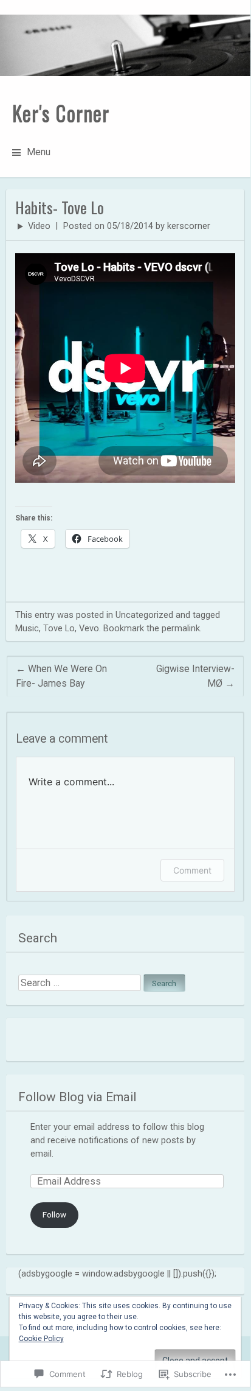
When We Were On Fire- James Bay (61, 676)
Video (39, 225)
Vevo (89, 628)
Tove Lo (59, 628)
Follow (54, 1214)
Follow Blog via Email (77, 1097)
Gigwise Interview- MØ (195, 676)
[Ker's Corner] (125, 45)
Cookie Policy (41, 1338)
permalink (181, 628)
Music (27, 628)
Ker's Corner (60, 112)
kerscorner (188, 225)
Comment (192, 870)
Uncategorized (144, 614)
